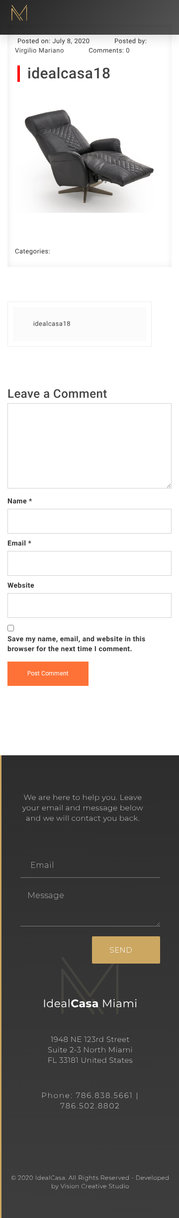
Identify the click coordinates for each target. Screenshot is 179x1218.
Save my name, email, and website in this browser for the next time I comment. (76, 644)
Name (19, 501)
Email (19, 544)
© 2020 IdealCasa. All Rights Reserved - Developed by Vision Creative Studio (90, 1182)
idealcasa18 (68, 73)
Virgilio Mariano (39, 51)
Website (20, 586)
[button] (161, 13)
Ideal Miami (90, 1003)
